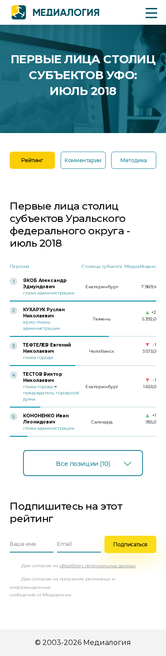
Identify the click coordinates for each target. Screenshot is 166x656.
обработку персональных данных (97, 565)
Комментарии (83, 160)
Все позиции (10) (83, 464)
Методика (133, 160)
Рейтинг (32, 160)
